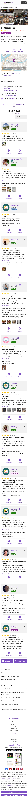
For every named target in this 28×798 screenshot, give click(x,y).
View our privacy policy (8, 679)
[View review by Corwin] (6, 628)
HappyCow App (14, 745)
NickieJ (13, 469)
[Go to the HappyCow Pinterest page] (17, 769)
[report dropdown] (25, 125)
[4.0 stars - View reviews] (4, 30)
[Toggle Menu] (1, 2)
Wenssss (13, 587)
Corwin (18, 113)
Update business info (10, 90)
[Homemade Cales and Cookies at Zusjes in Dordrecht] (24, 410)
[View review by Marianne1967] (6, 162)
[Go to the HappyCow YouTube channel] (10, 769)
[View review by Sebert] (6, 385)
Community (14, 719)
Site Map (14, 741)
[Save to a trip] (22, 11)
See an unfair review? (7, 701)
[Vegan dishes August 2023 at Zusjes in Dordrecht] (14, 189)
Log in (24, 2)
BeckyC (13, 239)
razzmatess (14, 509)
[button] (14, 60)
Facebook (20, 51)
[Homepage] (8, 3)
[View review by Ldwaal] (6, 552)
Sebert (13, 384)
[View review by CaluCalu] (6, 340)
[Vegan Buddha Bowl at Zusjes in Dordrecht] (4, 269)
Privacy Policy (10, 778)
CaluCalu (14, 338)
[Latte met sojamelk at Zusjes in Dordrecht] (14, 322)
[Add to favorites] (26, 11)
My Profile (14, 721)
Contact (14, 738)
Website (14, 51)
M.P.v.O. (13, 125)
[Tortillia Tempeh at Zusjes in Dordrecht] (9, 189)
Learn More (9, 785)
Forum (14, 726)
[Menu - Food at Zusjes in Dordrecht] (14, 410)
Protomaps (11, 68)
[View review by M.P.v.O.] (6, 127)
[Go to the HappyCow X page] (14, 769)
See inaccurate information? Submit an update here (13, 693)
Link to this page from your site (10, 697)
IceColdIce (7, 89)
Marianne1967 (15, 159)
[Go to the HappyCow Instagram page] (21, 769)
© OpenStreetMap (19, 68)
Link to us (14, 739)
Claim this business (10, 95)
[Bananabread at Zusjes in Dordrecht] (4, 189)
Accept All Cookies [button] (14, 792)
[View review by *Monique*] (6, 428)
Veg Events (14, 725)
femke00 (13, 205)
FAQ (14, 736)
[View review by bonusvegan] (6, 287)
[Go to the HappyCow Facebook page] (6, 769)
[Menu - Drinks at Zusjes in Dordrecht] (9, 410)
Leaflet (6, 68)
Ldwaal (13, 550)
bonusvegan (15, 285)
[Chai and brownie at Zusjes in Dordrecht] (4, 367)
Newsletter (14, 728)
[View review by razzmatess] (6, 511)
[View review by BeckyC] (6, 241)
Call (7, 51)
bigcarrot (13, 98)
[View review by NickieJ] (6, 471)
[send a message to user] (17, 125)
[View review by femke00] (6, 207)
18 (4, 11)
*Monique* (14, 426)
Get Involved (14, 730)
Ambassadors (14, 723)
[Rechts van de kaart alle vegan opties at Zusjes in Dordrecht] (19, 322)
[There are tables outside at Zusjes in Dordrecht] (19, 410)
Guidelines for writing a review (10, 676)
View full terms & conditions (9, 704)
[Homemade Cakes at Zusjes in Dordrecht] (4, 410)
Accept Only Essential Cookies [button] (14, 795)
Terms (3, 778)
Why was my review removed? (10, 673)
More (2, 45)
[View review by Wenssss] (6, 589)
